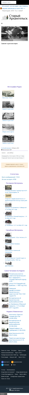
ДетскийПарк (10, 152)
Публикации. (23, 355)
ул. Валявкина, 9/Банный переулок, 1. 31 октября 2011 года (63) (17, 306)
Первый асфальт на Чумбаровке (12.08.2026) (17, 329)
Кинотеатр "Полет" (7, 98)
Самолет (3, 152)
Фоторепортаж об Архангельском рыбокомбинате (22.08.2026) (15, 323)
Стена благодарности (7, 374)
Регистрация (4, 357)
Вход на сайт (13, 357)
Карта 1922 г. (22, 357)
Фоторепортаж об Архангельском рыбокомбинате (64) (16, 300)
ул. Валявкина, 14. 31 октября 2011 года (16, 225)
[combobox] (8, 2)
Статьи (3, 370)
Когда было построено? (7, 372)
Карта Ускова (22, 350)
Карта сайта (23, 374)
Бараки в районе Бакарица (12, 244)
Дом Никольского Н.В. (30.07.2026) (16, 334)
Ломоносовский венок (7, 352)
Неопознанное (11, 370)
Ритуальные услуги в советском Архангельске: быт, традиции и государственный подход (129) (17, 277)
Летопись (14, 350)
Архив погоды (5, 376)
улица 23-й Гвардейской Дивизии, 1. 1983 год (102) (18, 284)
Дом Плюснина (9, 266)
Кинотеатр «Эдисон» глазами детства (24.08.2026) (16, 316)
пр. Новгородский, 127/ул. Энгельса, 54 (15, 237)
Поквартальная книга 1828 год (9, 355)
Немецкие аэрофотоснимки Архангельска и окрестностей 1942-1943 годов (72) (17, 292)
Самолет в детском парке (9, 109)
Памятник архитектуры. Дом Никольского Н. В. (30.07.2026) (17, 340)
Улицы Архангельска (21, 372)
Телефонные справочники (17, 376)
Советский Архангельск (7, 40)
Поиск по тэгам (5, 350)
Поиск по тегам (5, 378)
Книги (16, 374)
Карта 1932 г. (18, 352)
